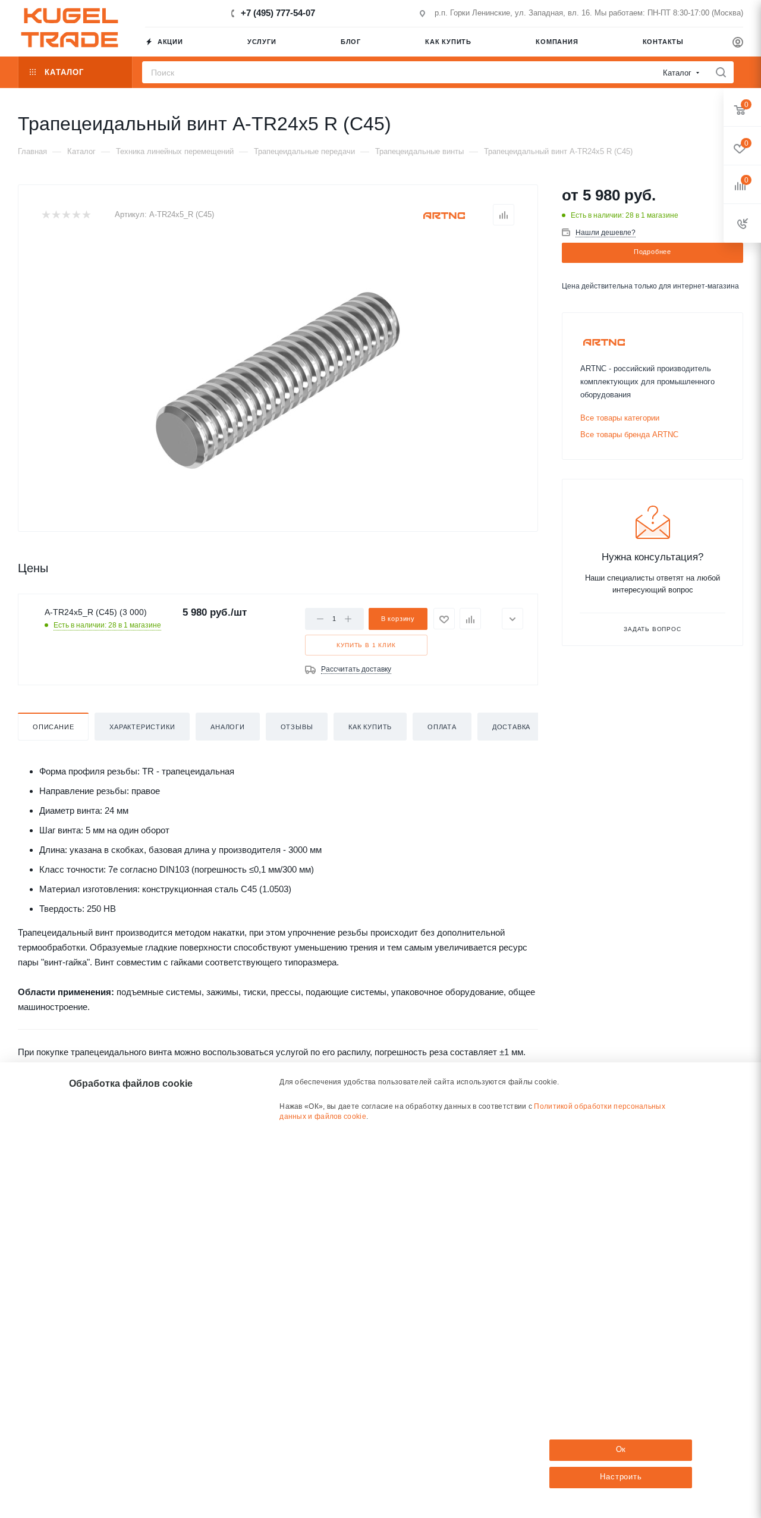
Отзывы (297, 726)
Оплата (442, 726)
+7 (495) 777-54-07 (278, 13)
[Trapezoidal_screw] (278, 374)
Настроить (620, 1476)
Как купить (370, 726)
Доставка (511, 726)
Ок (621, 1449)
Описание (53, 726)
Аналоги (227, 726)
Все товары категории (619, 417)
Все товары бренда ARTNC (629, 434)
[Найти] (721, 72)
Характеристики (142, 726)
